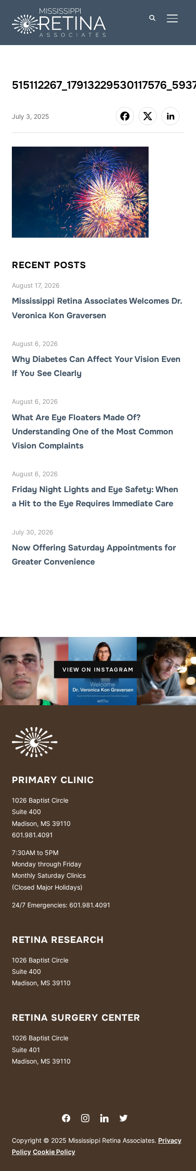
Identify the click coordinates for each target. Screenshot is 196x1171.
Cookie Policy (54, 1152)
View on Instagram (98, 669)
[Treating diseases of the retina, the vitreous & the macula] (34, 733)
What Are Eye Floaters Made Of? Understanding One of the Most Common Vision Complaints (92, 431)
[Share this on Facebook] (125, 116)
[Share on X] (148, 116)
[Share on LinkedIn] (170, 116)
